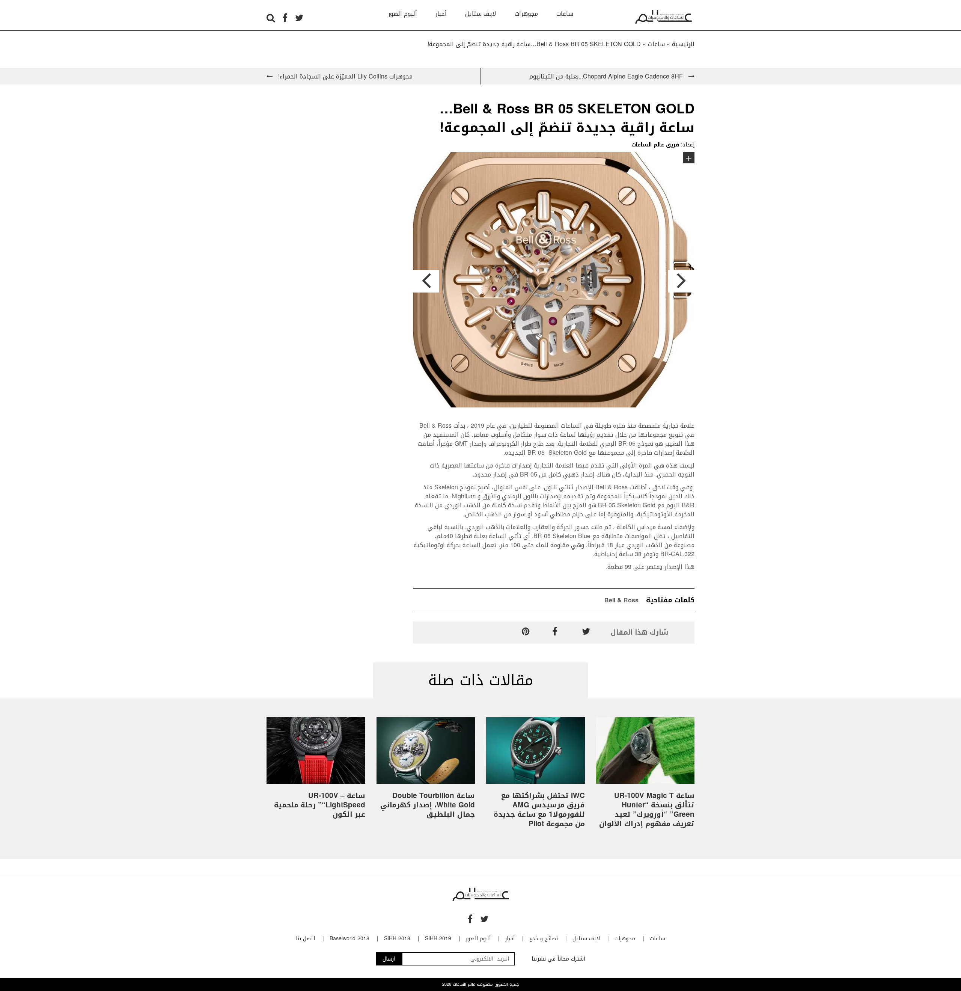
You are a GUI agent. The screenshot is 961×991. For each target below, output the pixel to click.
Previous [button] (426, 281)
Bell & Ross (621, 600)
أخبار (441, 14)
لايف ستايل (480, 14)
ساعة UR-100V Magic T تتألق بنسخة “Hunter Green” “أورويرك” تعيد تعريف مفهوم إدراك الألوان (646, 810)
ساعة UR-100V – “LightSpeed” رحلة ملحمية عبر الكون (319, 805)
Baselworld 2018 (349, 939)
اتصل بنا (305, 939)
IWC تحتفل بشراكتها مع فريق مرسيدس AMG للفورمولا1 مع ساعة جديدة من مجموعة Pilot (539, 810)
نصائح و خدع (543, 939)
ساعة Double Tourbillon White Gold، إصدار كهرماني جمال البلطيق (427, 805)
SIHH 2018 (397, 939)
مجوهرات (526, 14)
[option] (553, 281)
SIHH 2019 (438, 939)
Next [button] (681, 281)
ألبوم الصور (402, 14)
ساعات (564, 14)
